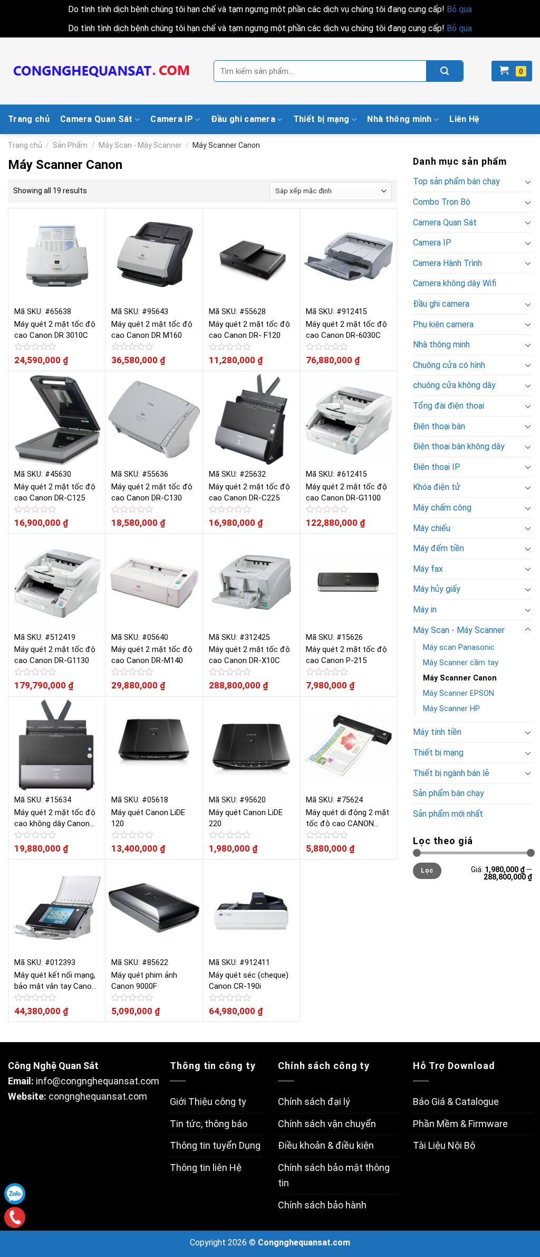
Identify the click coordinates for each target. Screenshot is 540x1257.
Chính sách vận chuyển (327, 1123)
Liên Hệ (464, 119)
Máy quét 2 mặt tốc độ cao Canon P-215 (346, 655)
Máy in (425, 609)
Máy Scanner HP (451, 708)
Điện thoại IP (436, 467)
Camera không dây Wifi (454, 283)
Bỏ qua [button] (459, 9)
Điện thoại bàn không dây (459, 446)
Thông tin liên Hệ (206, 1167)
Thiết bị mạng (321, 119)
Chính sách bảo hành (322, 1205)
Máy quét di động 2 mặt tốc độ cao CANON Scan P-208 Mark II (347, 818)
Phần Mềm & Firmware (460, 1123)
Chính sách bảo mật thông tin (334, 1175)
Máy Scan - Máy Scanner (140, 145)
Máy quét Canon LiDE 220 (246, 818)
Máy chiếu (431, 528)
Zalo (14, 1193)
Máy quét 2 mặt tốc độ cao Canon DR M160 (151, 329)
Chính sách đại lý (314, 1101)
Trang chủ (29, 119)
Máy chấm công (442, 508)
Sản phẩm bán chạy (448, 793)
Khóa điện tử (436, 487)
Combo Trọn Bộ (441, 202)
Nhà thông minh (399, 119)
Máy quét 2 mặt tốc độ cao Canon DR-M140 (151, 655)
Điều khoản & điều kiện (326, 1145)
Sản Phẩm (70, 145)
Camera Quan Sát (96, 119)
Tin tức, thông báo (208, 1123)
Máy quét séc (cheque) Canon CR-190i (248, 980)
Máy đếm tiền (438, 548)
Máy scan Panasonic (459, 647)
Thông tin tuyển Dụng (215, 1145)
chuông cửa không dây (454, 385)
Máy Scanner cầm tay (460, 662)
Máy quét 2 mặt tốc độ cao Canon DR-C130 (151, 492)
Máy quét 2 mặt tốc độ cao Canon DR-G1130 (54, 655)
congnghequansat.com (98, 1096)
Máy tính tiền (437, 732)
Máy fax (428, 569)
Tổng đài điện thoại (448, 406)
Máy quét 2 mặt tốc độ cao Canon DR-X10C (249, 655)
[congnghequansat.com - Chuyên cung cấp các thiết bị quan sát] (103, 71)
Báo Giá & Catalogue (456, 1101)
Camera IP (171, 119)
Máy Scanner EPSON (458, 693)
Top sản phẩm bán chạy (456, 181)
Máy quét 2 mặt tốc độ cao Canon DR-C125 (54, 492)
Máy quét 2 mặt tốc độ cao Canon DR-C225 (249, 492)
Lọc (427, 870)
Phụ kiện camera (443, 324)
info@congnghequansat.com (97, 1080)
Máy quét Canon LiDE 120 (148, 818)
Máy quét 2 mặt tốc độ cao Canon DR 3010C (54, 329)
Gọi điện (15, 1218)
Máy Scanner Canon (460, 678)
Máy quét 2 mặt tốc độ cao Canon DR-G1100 (346, 492)
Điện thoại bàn (439, 426)
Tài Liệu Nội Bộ (444, 1145)
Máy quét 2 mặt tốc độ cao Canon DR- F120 (249, 329)
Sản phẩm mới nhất (448, 814)
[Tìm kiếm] (444, 71)
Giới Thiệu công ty (208, 1101)
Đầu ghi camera (243, 119)
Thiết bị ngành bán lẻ (451, 773)
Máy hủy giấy (436, 589)
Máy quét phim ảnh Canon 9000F (144, 980)
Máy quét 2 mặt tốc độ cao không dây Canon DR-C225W (54, 818)
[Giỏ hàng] (511, 71)
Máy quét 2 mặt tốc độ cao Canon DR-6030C (346, 329)
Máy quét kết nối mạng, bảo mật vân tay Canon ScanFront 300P (55, 981)
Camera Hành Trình (447, 263)
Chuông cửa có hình (449, 365)
